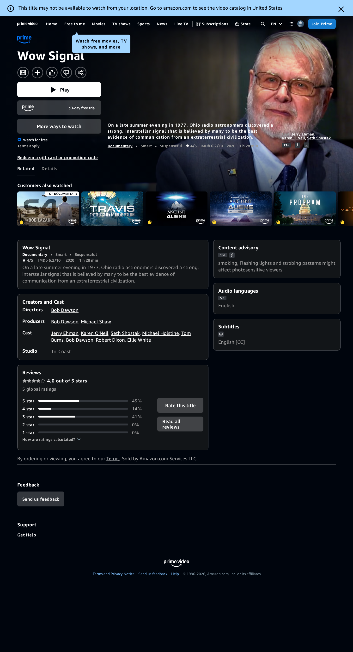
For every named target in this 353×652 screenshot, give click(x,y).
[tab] (26, 168)
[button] (59, 89)
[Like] (52, 72)
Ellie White (139, 340)
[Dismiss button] (341, 9)
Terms (113, 458)
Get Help (26, 534)
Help (175, 574)
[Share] (80, 72)
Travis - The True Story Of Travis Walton (112, 208)
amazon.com (177, 8)
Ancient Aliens (176, 208)
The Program (305, 208)
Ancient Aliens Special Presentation (241, 208)
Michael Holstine (160, 333)
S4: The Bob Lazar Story (48, 208)
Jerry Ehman (303, 134)
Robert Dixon (110, 340)
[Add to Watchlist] (37, 72)
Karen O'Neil (293, 137)
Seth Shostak (319, 137)
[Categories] (291, 23)
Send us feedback (152, 574)
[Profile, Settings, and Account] (300, 23)
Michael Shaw (96, 321)
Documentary (120, 145)
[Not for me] (66, 72)
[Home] (27, 24)
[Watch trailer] (23, 72)
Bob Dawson (65, 310)
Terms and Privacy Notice (113, 574)
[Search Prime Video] (263, 23)
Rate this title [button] (180, 405)
